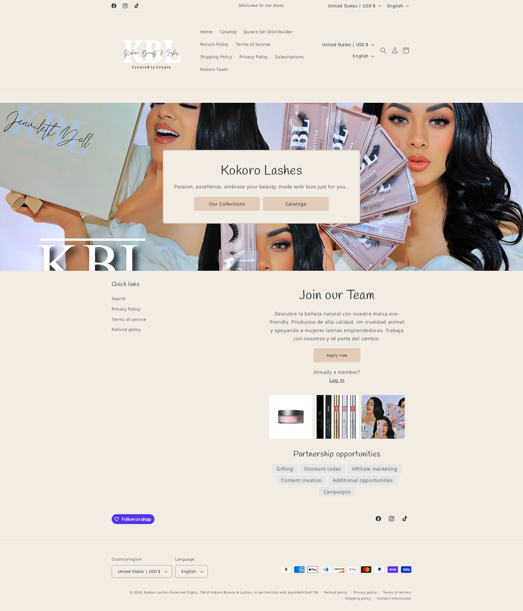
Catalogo (295, 203)
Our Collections (227, 203)
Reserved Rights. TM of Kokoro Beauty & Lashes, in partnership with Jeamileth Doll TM (244, 592)
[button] (383, 50)
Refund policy (126, 329)
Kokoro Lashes (156, 592)
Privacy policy (365, 592)
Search (119, 299)
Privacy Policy (126, 309)
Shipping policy (358, 598)
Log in (337, 380)
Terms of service (129, 319)
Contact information (394, 598)
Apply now (337, 355)
